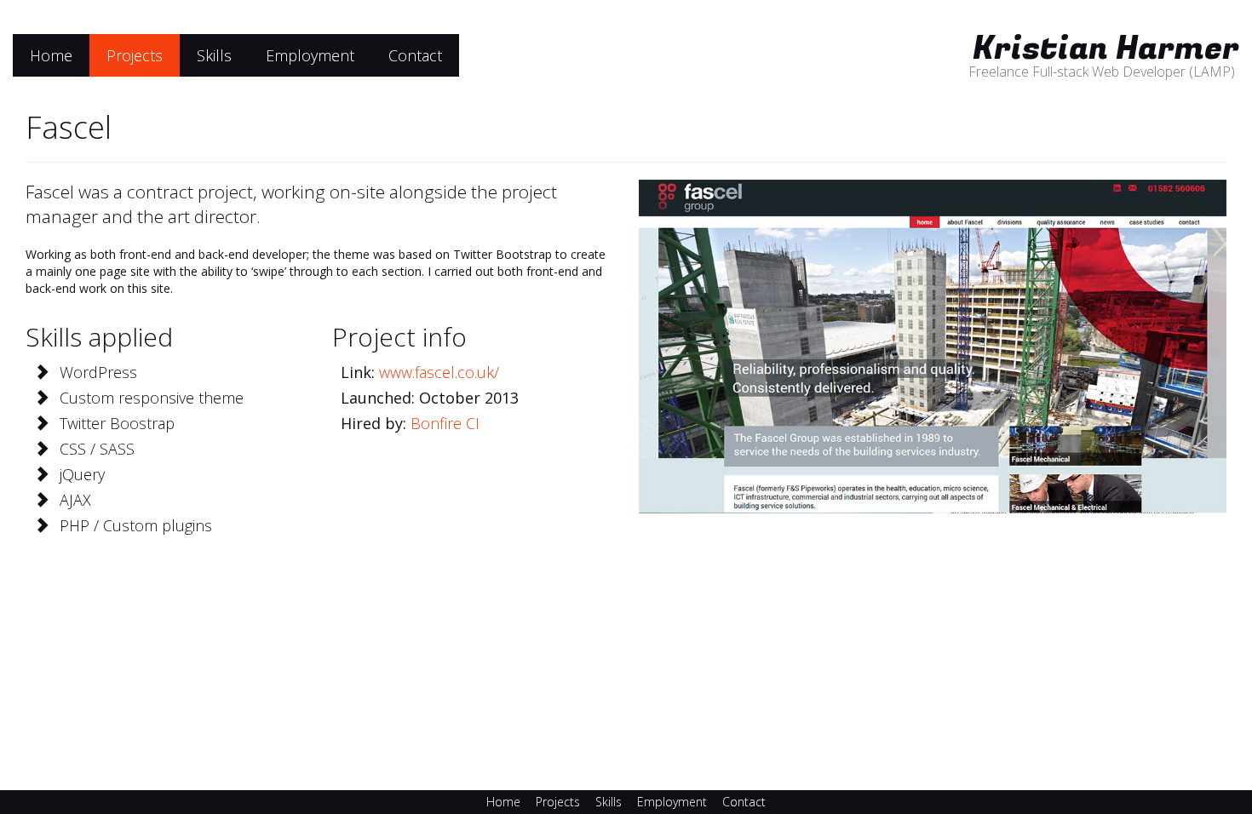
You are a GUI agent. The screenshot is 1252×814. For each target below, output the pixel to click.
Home (51, 55)
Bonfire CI (445, 423)
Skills (214, 55)
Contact (415, 55)
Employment (310, 55)
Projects (134, 55)
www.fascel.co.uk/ (439, 372)
